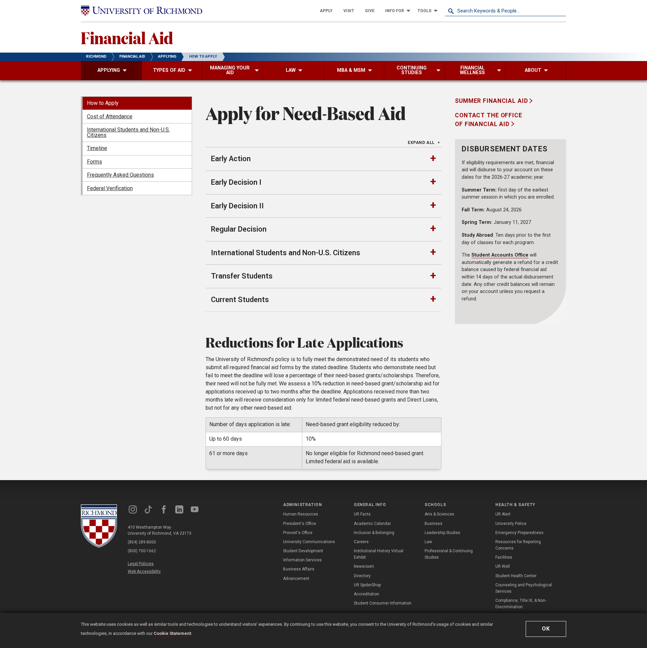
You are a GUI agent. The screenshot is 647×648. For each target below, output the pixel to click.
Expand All (421, 142)
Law (428, 541)
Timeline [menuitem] (97, 148)
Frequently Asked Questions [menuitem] (120, 175)
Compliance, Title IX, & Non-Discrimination (520, 603)
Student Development (303, 551)
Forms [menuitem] (94, 161)
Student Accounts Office (499, 255)
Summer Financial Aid (492, 100)
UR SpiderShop (367, 585)
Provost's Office (297, 532)
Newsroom (364, 566)
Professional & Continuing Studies (449, 554)
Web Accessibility (144, 571)
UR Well (502, 566)
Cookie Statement (172, 633)
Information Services (302, 560)
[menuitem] (326, 11)
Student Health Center (515, 575)
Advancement (296, 578)
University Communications (309, 541)
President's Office (299, 523)
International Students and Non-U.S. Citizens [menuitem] (128, 132)
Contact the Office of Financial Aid (488, 119)
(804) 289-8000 (142, 542)
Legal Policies (141, 563)
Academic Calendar (372, 523)
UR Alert (503, 514)
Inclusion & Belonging (374, 532)
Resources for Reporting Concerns (518, 545)
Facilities (503, 557)
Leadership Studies (442, 532)
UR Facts (362, 514)
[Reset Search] (561, 11)
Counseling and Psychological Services (523, 588)
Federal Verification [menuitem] (110, 188)
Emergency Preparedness (519, 532)
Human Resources (300, 514)
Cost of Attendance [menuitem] (109, 116)
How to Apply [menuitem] (103, 103)
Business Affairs (298, 569)
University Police (510, 523)
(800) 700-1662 (142, 551)
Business (433, 523)
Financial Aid (127, 37)
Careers (361, 541)
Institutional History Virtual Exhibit (378, 554)
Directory (362, 575)
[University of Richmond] (141, 10)
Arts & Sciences (439, 514)
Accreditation (366, 594)
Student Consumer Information (382, 603)
